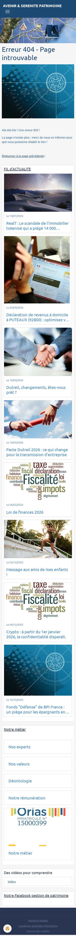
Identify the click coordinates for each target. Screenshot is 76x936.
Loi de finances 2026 (24, 512)
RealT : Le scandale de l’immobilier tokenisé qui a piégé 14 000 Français (37, 226)
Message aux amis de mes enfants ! (37, 572)
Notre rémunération (26, 797)
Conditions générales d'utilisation (38, 925)
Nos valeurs (19, 763)
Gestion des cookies (38, 931)
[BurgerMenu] (7, 11)
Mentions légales (38, 920)
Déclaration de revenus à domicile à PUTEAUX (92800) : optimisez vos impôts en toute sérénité (38, 317)
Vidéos (12, 881)
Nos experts (19, 746)
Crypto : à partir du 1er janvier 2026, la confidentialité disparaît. (36, 634)
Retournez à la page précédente (23, 156)
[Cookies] (7, 928)
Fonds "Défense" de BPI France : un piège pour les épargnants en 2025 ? (35, 709)
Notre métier (20, 853)
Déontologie (20, 780)
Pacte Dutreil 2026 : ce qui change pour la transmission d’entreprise (37, 452)
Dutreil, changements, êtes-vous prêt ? (36, 390)
